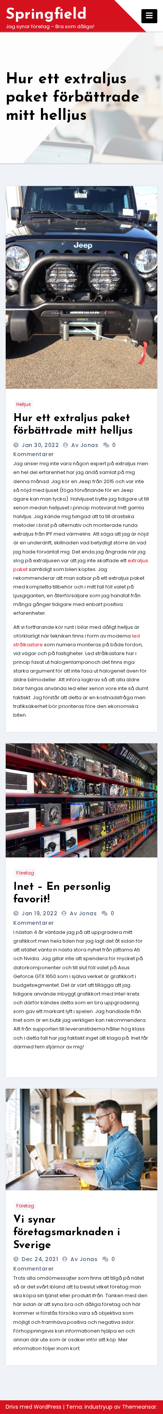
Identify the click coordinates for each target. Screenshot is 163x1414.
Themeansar (139, 1407)
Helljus (23, 404)
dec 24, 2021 (39, 1259)
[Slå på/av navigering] (149, 16)
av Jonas (85, 445)
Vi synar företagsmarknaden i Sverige (66, 1233)
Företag (25, 873)
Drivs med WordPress (34, 1407)
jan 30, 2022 (39, 445)
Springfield (46, 14)
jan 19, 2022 (39, 913)
